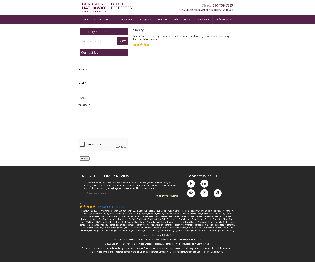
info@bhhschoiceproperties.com (185, 239)
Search (122, 40)
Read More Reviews (167, 195)
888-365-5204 (161, 239)
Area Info (162, 19)
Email (82, 83)
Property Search (102, 19)
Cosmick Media (204, 243)
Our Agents (145, 19)
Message (84, 104)
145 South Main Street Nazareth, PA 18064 (206, 9)
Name (82, 69)
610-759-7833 (223, 5)
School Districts (182, 19)
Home (84, 19)
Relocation (204, 19)
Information (223, 19)
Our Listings (126, 19)
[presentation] (103, 144)
